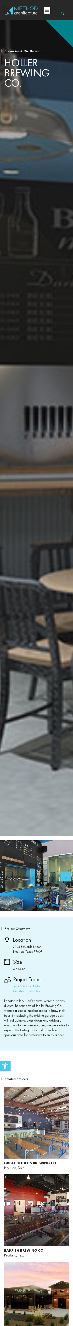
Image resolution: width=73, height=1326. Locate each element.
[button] (47, 10)
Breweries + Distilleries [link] (22, 51)
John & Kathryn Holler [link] (27, 986)
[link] (5, 1066)
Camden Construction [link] (27, 991)
